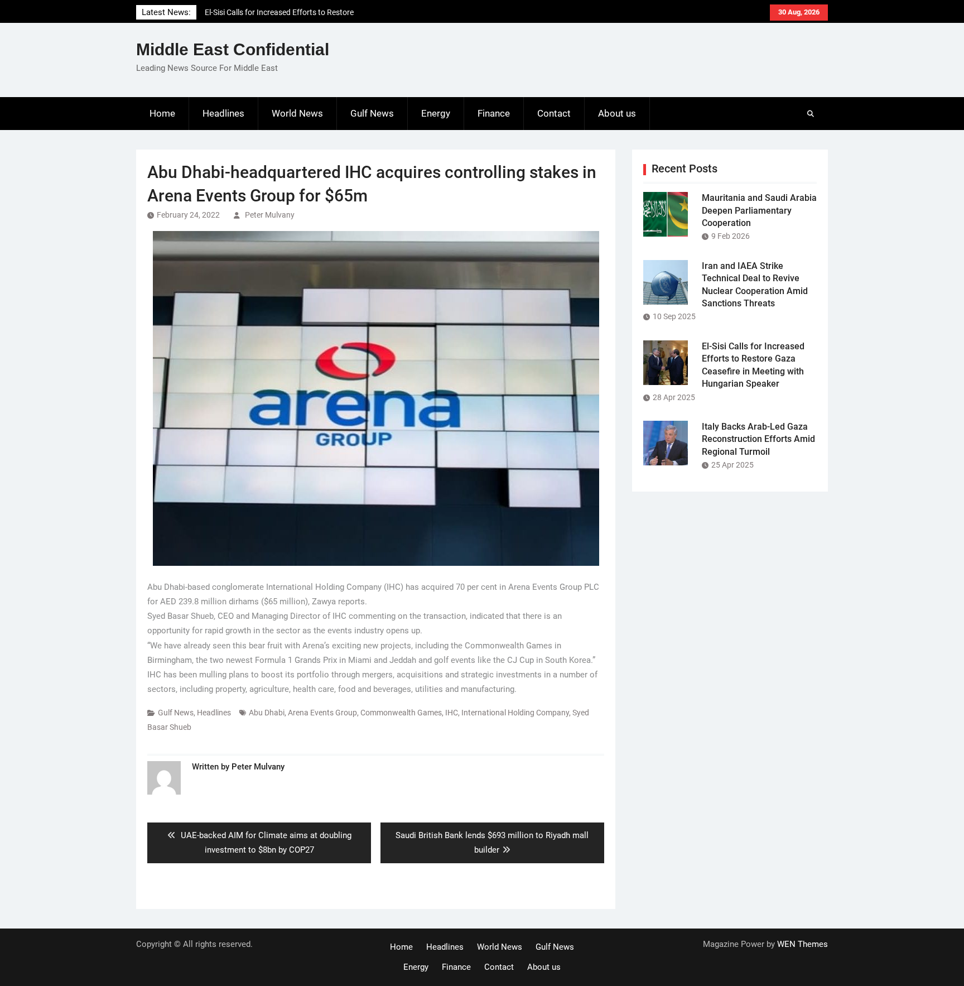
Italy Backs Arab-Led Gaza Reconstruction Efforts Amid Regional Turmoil (758, 439)
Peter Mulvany (270, 214)
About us (617, 113)
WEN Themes (802, 944)
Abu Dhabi (267, 712)
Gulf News (372, 113)
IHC (451, 712)
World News (297, 113)
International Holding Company (515, 712)
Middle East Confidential (232, 49)
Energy (435, 113)
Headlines (223, 113)
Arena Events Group (322, 712)
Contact (554, 113)
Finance (494, 113)
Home (162, 113)
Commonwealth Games (401, 712)
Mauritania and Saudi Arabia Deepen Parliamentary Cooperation (759, 210)
